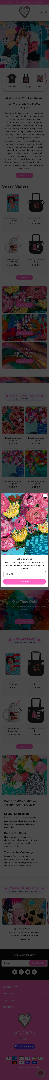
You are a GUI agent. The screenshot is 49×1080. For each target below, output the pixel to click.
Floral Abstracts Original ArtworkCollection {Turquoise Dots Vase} (13, 482)
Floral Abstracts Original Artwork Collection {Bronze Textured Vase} (36, 482)
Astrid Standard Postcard (13, 219)
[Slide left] (2, 80)
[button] (4, 12)
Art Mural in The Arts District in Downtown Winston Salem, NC (24, 934)
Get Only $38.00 (25, 622)
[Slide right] (46, 80)
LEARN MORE (24, 175)
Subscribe (38, 963)
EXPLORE (24, 305)
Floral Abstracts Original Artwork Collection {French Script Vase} (36, 439)
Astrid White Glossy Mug (13, 260)
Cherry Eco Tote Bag (36, 260)
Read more (24, 939)
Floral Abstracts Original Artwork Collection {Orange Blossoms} (13, 439)
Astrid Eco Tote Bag (35, 219)
